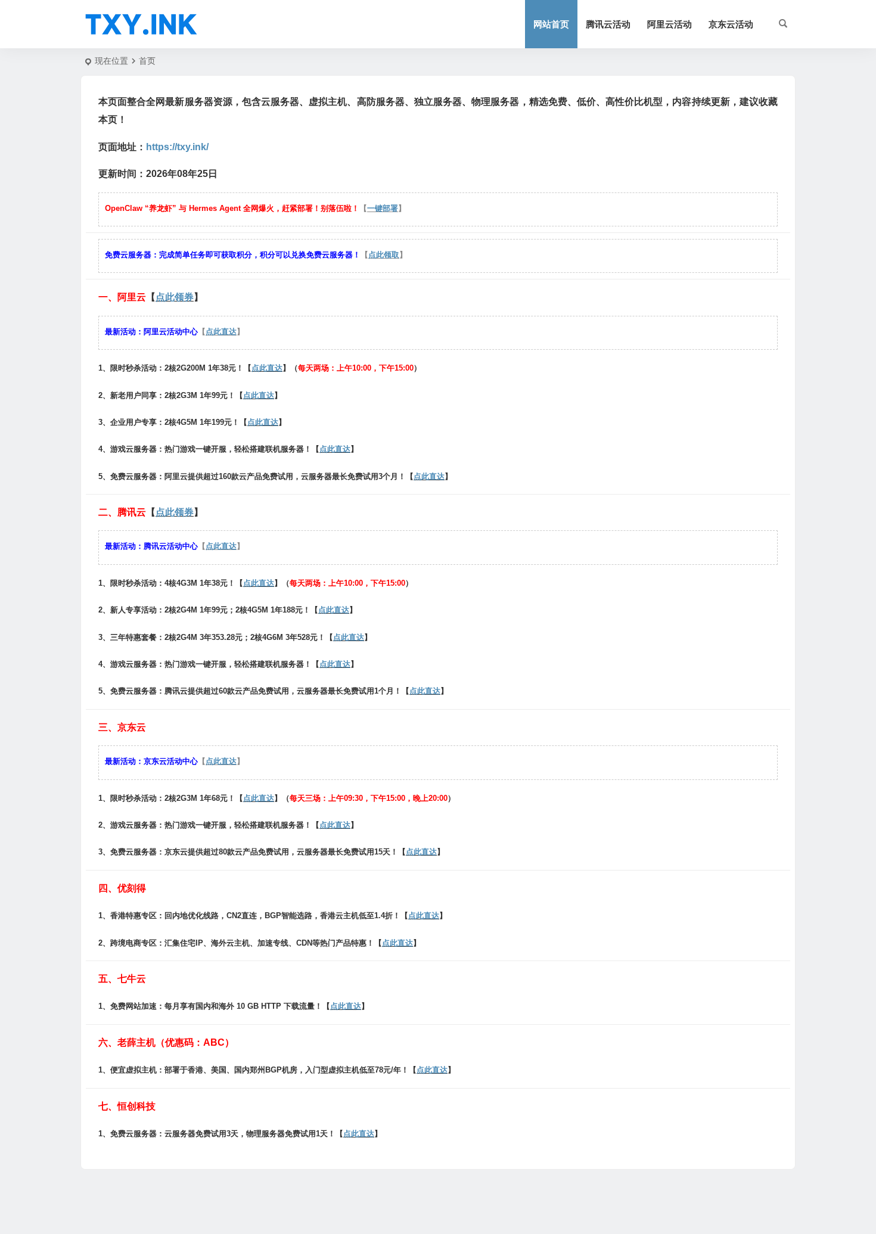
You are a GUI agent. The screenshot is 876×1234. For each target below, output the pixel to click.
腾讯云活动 (608, 24)
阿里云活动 (669, 24)
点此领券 (175, 297)
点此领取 (383, 254)
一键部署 (382, 208)
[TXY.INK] (141, 24)
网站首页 (551, 24)
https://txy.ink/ (177, 147)
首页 (147, 61)
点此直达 (221, 331)
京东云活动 (731, 24)
